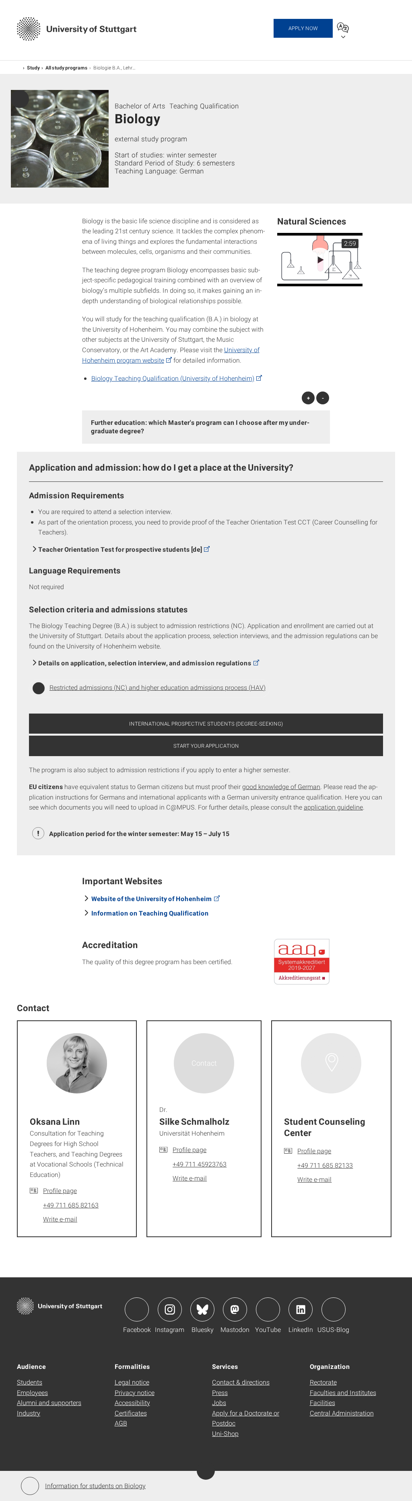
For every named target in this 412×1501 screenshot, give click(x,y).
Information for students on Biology (95, 1485)
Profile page (60, 1190)
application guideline (333, 807)
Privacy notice (134, 1392)
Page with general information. (20, 99)
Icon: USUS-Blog (333, 1309)
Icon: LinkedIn (300, 1309)
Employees (32, 1392)
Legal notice (132, 1382)
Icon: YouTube (268, 1309)
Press (220, 1392)
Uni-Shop (225, 1433)
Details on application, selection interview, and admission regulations (144, 663)
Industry (28, 1413)
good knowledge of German (281, 786)
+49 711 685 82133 (325, 1165)
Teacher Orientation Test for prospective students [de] (120, 549)
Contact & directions (241, 1382)
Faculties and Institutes (343, 1392)
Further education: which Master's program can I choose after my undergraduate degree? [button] (200, 426)
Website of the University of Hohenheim (151, 898)
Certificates (131, 1413)
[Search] (360, 27)
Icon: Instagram (170, 1309)
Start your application (206, 745)
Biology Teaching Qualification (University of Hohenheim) (172, 378)
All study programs (66, 67)
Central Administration (342, 1413)
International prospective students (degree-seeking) (206, 723)
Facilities (322, 1402)
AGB (121, 1423)
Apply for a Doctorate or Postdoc (245, 1418)
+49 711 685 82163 (71, 1205)
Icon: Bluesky (202, 1309)
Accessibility (132, 1402)
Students (29, 1382)
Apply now (303, 28)
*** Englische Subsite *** (19, 67)
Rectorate (323, 1382)
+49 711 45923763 (200, 1164)
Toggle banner (206, 1471)
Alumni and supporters (49, 1402)
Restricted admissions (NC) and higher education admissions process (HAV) (157, 687)
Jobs (219, 1402)
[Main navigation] (379, 27)
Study (33, 67)
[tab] (206, 426)
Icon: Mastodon (235, 1309)
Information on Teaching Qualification (150, 913)
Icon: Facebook (137, 1309)
